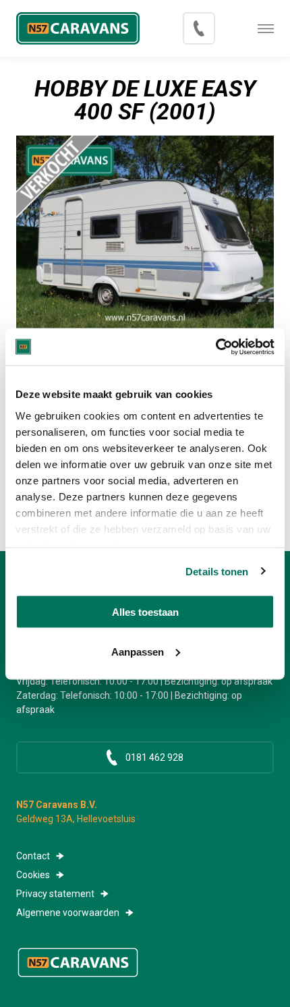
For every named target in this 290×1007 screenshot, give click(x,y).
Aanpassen (137, 651)
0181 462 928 (199, 28)
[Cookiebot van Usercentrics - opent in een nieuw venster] (215, 346)
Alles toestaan (145, 612)
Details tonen (216, 571)
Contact (33, 856)
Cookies (33, 874)
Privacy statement (55, 893)
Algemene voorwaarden (67, 912)
